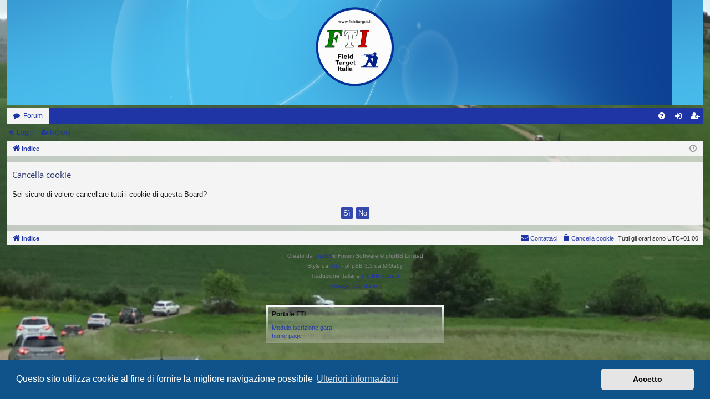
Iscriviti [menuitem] (697, 118)
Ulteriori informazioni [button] (357, 378)
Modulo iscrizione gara (302, 327)
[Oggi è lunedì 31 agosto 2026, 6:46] (693, 148)
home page (287, 335)
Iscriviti (60, 132)
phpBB (323, 256)
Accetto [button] (647, 379)
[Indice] (355, 47)
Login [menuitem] (680, 118)
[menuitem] (661, 116)
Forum (33, 116)
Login (25, 132)
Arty (335, 266)
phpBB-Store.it (380, 276)
